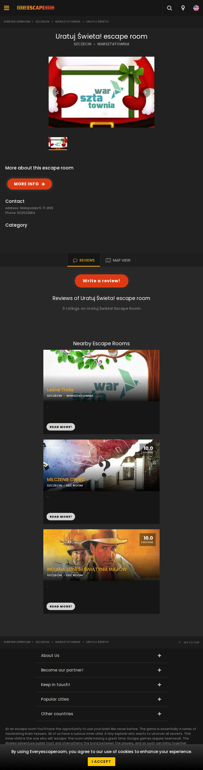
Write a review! (102, 281)
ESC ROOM (74, 485)
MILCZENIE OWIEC (66, 479)
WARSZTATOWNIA (113, 44)
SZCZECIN (82, 44)
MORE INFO (26, 184)
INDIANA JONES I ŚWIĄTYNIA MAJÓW (87, 569)
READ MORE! (61, 427)
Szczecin (42, 22)
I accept (101, 761)
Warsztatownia (67, 22)
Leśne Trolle (60, 390)
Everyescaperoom (17, 22)
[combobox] (183, 8)
